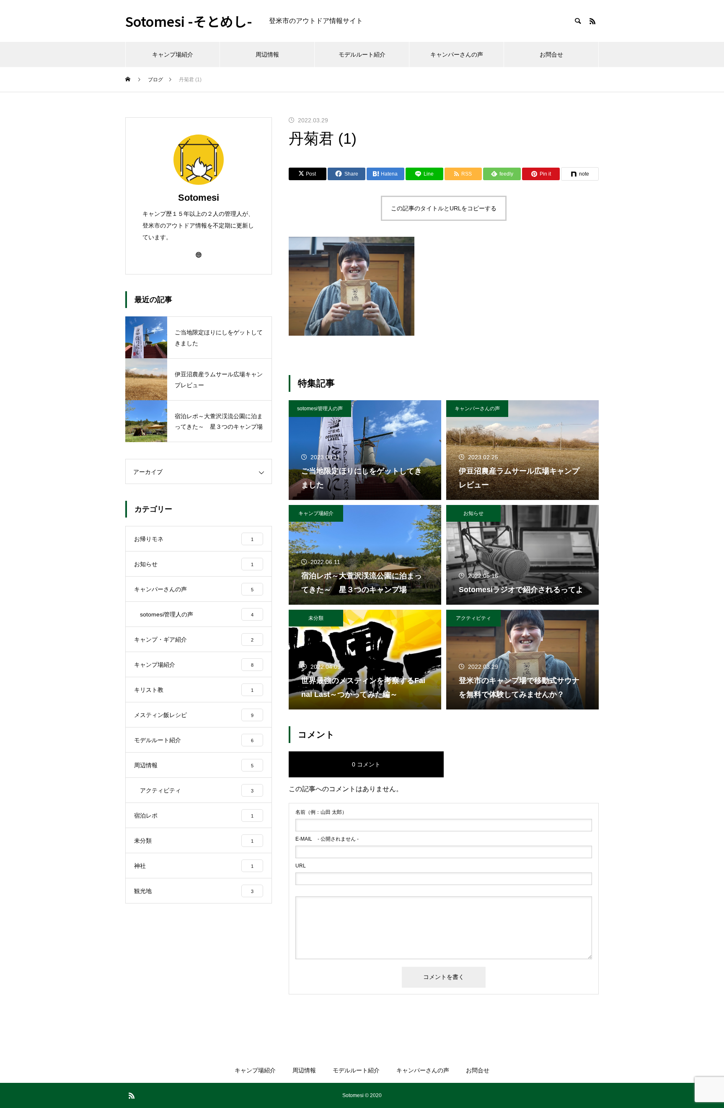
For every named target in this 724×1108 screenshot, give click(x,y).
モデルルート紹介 (362, 54)
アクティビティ (473, 618)
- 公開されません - (327, 838)
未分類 (315, 618)
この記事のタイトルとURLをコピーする (443, 208)
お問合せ (551, 54)
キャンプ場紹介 (172, 54)
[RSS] (592, 21)
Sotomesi (198, 197)
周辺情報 (267, 54)
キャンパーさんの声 (456, 54)
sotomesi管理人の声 (320, 409)
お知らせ (473, 513)
